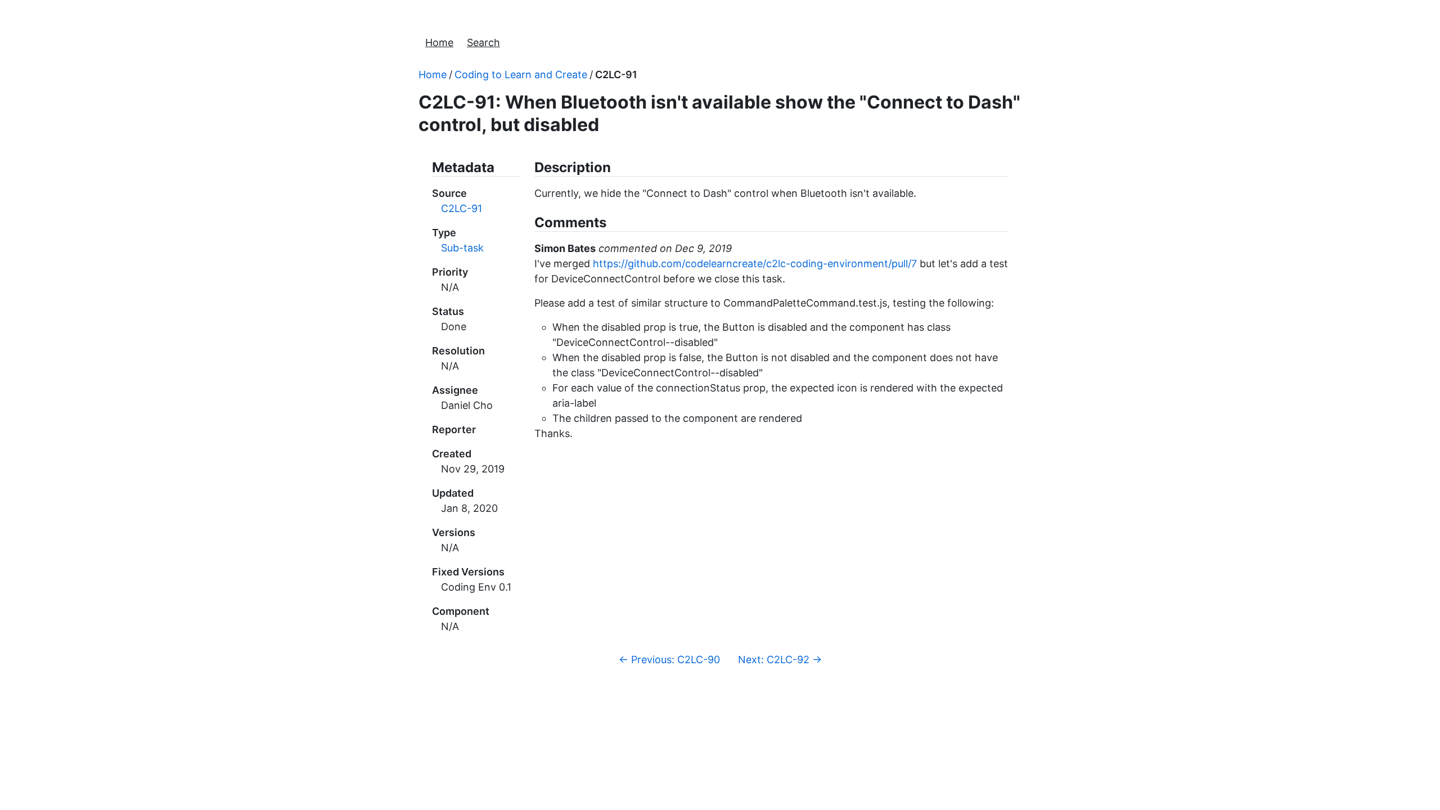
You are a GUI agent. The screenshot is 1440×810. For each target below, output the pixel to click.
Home (439, 42)
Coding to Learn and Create (520, 74)
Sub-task (462, 248)
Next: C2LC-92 (780, 659)
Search (483, 42)
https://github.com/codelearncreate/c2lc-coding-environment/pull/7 (755, 263)
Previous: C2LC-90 (669, 659)
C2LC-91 (616, 74)
